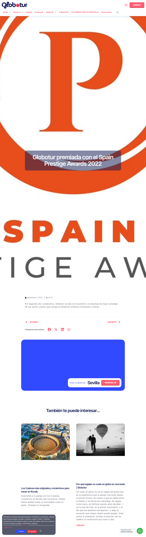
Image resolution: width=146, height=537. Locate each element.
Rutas (5, 12)
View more (8, 527)
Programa (39, 12)
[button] (49, 329)
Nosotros (50, 12)
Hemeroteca (106, 12)
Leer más (80, 525)
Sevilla (94, 382)
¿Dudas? (122, 5)
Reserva (17, 12)
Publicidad (63, 12)
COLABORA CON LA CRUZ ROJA (84, 12)
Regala (29, 12)
